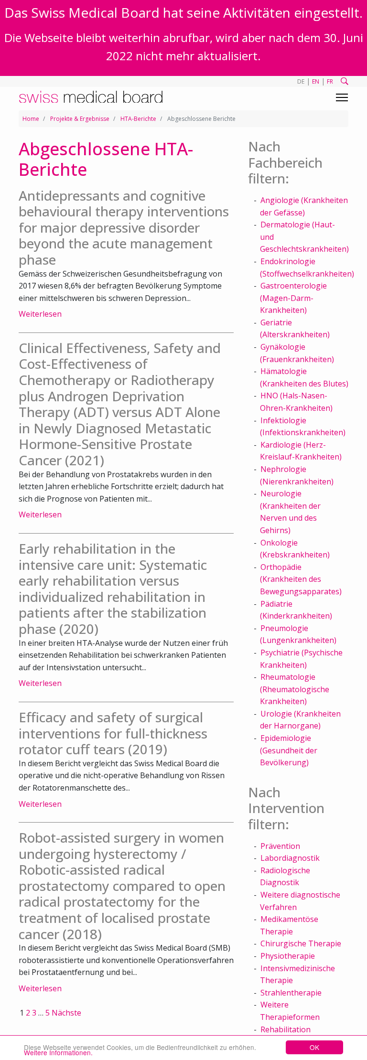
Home (30, 119)
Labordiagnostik (290, 858)
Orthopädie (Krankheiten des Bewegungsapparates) (301, 579)
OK (314, 1047)
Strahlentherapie (291, 992)
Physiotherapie (287, 956)
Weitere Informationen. (58, 1052)
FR (330, 81)
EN (315, 81)
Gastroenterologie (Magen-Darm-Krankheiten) (293, 297)
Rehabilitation (285, 1029)
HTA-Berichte (138, 119)
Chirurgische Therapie (300, 943)
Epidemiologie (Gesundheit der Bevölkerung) (288, 750)
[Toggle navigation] (342, 97)
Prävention (280, 846)
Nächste (66, 1012)
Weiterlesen (40, 314)
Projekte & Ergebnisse (79, 119)
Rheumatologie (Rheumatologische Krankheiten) (294, 689)
